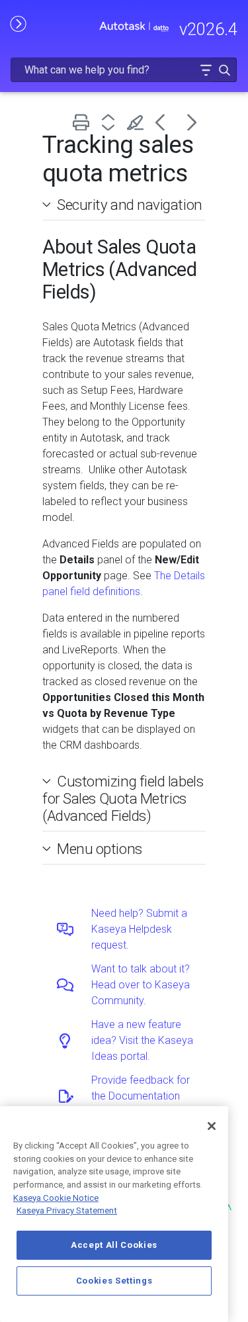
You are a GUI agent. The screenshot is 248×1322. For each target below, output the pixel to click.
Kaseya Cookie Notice (56, 1198)
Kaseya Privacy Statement (67, 1210)
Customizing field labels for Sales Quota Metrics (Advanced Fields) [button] (122, 798)
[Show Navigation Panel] (18, 23)
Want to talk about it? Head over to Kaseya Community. (140, 985)
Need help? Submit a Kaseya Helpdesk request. (139, 929)
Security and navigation (129, 204)
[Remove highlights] (138, 122)
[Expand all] (111, 122)
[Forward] (192, 122)
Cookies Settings (114, 1281)
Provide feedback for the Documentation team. (140, 1096)
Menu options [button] (99, 848)
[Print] (84, 122)
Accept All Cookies (114, 1245)
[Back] (165, 122)
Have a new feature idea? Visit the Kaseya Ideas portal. (142, 1040)
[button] (205, 70)
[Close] (211, 1126)
